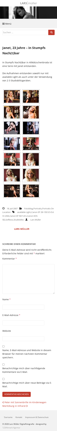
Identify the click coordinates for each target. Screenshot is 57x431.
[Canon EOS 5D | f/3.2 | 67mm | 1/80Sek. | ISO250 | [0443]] (31, 175)
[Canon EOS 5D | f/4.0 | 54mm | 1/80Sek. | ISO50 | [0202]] (12, 112)
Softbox (9, 219)
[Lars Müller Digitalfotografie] (28, 12)
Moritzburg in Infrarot (14, 405)
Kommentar (9, 258)
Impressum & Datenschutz (37, 417)
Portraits (37, 208)
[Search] (51, 32)
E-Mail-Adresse (11, 315)
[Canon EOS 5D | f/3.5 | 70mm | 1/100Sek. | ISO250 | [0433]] (12, 175)
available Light (24, 212)
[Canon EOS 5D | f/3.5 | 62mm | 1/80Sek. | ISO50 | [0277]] (31, 112)
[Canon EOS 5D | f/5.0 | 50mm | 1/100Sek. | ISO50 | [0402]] (12, 159)
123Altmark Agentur (11, 427)
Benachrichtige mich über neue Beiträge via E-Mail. (27, 384)
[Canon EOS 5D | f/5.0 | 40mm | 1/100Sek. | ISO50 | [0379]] (31, 143)
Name (6, 299)
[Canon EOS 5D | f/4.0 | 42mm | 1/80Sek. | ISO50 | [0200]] (31, 96)
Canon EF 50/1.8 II (18, 215)
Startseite (8, 417)
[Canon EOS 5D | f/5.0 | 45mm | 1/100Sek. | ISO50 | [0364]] (31, 128)
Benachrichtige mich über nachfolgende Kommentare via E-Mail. (23, 370)
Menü (8, 23)
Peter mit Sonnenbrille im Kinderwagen (25, 402)
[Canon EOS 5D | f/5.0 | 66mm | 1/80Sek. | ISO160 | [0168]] (12, 96)
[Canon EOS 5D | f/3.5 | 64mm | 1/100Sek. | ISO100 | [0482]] (12, 191)
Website (6, 330)
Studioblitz (19, 219)
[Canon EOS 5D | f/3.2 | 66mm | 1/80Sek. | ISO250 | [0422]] (31, 159)
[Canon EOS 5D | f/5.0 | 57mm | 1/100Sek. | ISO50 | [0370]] (12, 143)
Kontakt (19, 417)
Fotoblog (28, 208)
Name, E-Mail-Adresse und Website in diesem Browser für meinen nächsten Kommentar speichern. (26, 354)
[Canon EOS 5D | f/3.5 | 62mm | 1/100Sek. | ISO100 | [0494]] (31, 191)
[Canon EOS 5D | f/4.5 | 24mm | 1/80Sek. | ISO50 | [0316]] (12, 128)
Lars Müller (35, 219)
